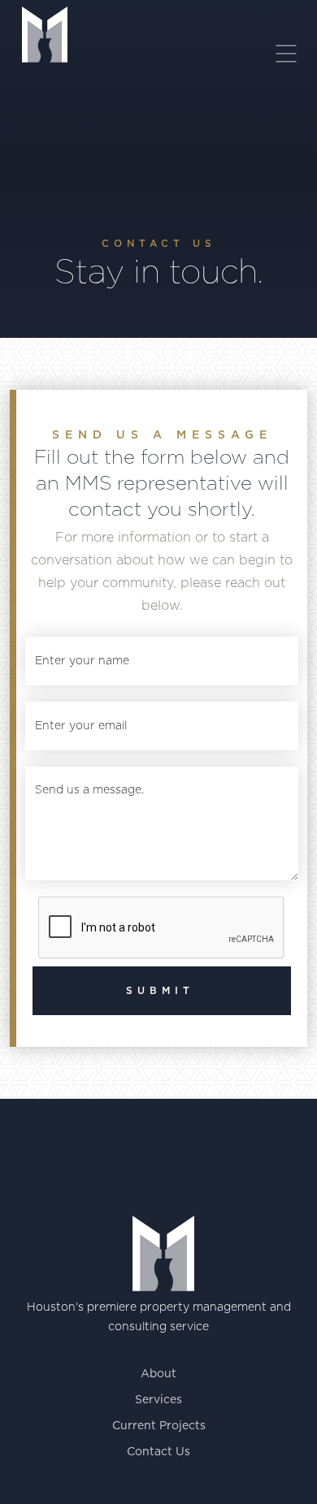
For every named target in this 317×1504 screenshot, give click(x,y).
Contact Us (158, 1452)
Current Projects (159, 1426)
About (158, 1374)
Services (158, 1400)
